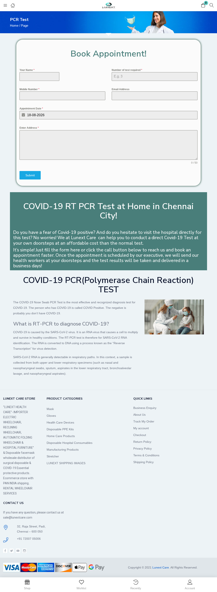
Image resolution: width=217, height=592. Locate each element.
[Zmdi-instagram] (24, 551)
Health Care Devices (60, 422)
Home (14, 25)
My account (141, 428)
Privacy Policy (142, 448)
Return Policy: (142, 441)
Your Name (27, 70)
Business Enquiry (144, 408)
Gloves (51, 415)
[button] (203, 6)
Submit (30, 175)
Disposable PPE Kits (60, 429)
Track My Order (143, 421)
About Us (139, 414)
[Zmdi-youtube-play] (18, 551)
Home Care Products (61, 436)
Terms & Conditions (146, 455)
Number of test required (127, 70)
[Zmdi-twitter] (12, 551)
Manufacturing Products (63, 449)
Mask (50, 409)
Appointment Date (31, 108)
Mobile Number (29, 89)
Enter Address (29, 127)
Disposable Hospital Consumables (69, 442)
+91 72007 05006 (29, 538)
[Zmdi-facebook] (5, 551)
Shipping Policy (143, 462)
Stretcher (53, 456)
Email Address (120, 89)
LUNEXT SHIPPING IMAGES (66, 463)
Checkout (139, 435)
